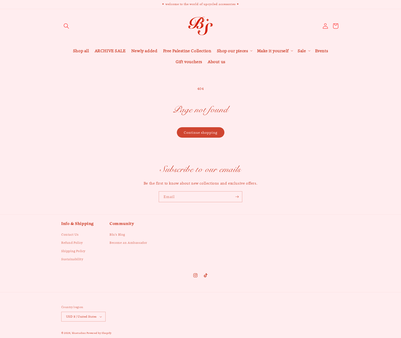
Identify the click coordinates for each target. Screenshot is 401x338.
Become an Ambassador (128, 243)
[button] (66, 26)
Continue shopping (200, 132)
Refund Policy (72, 243)
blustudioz (79, 333)
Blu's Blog (117, 234)
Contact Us (70, 234)
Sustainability (72, 259)
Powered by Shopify (99, 333)
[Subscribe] (237, 196)
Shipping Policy (73, 251)
